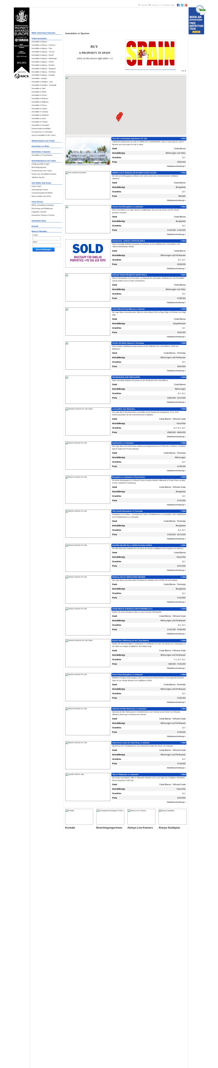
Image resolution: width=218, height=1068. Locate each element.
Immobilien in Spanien (41, 152)
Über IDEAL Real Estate (41, 183)
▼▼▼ (183, 71)
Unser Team (36, 186)
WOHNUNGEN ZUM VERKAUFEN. (126, 377)
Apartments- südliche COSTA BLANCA (128, 241)
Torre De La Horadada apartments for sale (129, 139)
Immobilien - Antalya (39, 78)
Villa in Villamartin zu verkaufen (125, 774)
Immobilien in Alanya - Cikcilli (42, 62)
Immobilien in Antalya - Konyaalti (44, 85)
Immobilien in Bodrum (40, 98)
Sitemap (144, 5)
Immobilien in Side (38, 88)
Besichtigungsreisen (109, 827)
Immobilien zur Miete (40, 146)
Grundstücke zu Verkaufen (42, 132)
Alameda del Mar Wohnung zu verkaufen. (129, 709)
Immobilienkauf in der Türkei (44, 161)
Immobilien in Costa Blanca (42, 155)
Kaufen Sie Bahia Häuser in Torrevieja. (128, 343)
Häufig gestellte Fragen (40, 164)
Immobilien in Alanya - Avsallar (43, 75)
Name (35, 242)
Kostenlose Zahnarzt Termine (43, 215)
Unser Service (37, 202)
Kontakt (35, 226)
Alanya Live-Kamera (140, 827)
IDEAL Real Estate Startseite (43, 33)
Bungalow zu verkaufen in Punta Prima (128, 477)
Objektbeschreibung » (176, 166)
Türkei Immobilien (39, 38)
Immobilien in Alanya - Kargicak (44, 68)
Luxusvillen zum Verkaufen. (123, 409)
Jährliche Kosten (38, 177)
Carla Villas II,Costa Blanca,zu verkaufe (128, 309)
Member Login (168, 5)
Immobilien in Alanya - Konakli (43, 65)
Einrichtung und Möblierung (42, 208)
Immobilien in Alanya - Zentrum (43, 45)
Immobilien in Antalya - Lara (42, 82)
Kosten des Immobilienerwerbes (44, 174)
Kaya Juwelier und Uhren (41, 196)
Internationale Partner (40, 190)
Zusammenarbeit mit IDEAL (42, 193)
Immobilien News (39, 221)
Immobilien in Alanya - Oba (42, 48)
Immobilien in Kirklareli (40, 115)
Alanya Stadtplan (169, 827)
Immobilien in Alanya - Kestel (42, 55)
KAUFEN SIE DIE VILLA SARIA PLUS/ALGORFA (132, 545)
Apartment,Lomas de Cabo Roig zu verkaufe (131, 743)
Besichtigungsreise (39, 167)
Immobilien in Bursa (39, 105)
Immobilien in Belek (39, 92)
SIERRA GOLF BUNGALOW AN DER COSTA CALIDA (134, 173)
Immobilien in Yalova (39, 108)
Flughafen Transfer (39, 212)
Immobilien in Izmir (39, 118)
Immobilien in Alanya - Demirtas (44, 72)
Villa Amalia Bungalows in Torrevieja (127, 511)
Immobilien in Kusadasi (40, 125)
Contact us (155, 5)
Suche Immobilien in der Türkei (43, 135)
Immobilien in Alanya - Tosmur (43, 52)
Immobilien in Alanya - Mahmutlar (44, 58)
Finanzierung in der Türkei (42, 171)
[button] (119, 119)
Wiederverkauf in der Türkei (43, 141)
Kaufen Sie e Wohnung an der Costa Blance (130, 641)
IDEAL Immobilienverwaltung (43, 205)
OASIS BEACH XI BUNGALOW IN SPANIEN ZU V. (132, 609)
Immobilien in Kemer (39, 95)
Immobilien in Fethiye (40, 122)
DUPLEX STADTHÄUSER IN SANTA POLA (129, 275)
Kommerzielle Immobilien (41, 128)
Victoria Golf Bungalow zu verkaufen (127, 207)
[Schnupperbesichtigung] (110, 824)
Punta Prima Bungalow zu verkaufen (127, 675)
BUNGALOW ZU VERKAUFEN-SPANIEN (128, 577)
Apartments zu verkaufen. (123, 443)
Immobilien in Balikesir (40, 102)
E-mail (35, 235)
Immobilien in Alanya (39, 42)
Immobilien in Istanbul (40, 112)
